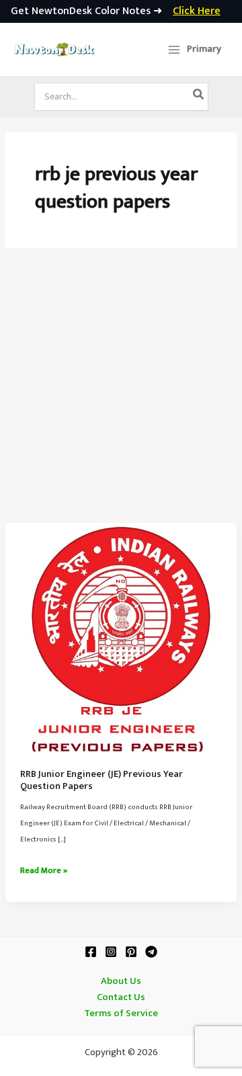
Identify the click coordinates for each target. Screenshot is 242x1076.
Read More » (43, 871)
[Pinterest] (131, 952)
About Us (121, 981)
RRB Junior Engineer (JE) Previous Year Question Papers (101, 780)
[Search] (199, 96)
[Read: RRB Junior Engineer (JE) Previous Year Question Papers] (121, 638)
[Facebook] (91, 952)
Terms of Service (121, 1013)
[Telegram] (151, 952)
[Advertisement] (121, 395)
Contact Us (121, 997)
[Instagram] (111, 952)
